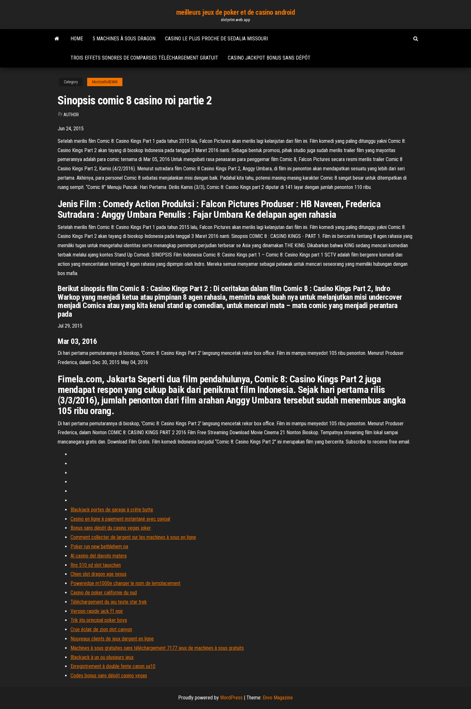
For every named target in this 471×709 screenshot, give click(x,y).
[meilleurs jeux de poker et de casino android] (57, 38)
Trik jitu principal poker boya (98, 620)
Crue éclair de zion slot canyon (101, 629)
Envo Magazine (278, 698)
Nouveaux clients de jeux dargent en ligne (112, 639)
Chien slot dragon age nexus (98, 574)
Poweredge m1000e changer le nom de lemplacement (125, 583)
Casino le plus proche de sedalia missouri (216, 39)
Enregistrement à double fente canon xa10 (112, 666)
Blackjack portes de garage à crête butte (111, 510)
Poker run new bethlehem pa (99, 546)
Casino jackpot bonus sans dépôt (269, 58)
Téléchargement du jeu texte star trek (108, 602)
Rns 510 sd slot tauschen (95, 565)
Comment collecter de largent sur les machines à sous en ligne (133, 537)
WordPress (231, 698)
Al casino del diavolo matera (98, 556)
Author (71, 114)
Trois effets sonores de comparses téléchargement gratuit (144, 58)
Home (76, 39)
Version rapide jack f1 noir (96, 611)
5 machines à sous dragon (124, 39)
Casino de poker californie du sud (103, 593)
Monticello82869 (105, 82)
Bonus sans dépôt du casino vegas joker (110, 528)
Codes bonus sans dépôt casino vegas (108, 675)
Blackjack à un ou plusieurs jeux (102, 657)
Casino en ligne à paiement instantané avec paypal (120, 519)
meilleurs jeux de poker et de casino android (235, 12)
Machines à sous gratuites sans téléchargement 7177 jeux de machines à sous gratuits (157, 648)
